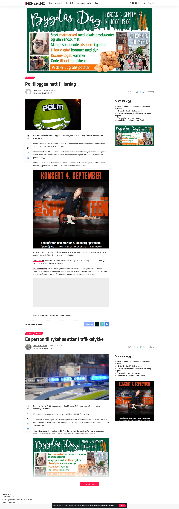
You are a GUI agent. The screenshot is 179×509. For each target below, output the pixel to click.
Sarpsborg (68, 315)
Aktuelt (29, 333)
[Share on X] (137, 91)
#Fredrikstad (38, 152)
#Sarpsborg (38, 252)
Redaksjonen (37, 90)
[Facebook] (130, 3)
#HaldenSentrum (40, 269)
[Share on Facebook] (133, 91)
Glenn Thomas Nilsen (40, 345)
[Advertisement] (71, 292)
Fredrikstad (45, 315)
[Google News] (135, 3)
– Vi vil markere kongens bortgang (129, 118)
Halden (52, 315)
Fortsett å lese (90, 484)
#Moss (36, 144)
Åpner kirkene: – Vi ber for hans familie (131, 120)
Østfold (30, 78)
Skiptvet (39, 333)
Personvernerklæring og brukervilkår (102, 505)
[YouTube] (132, 3)
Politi (62, 315)
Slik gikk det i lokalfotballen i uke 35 (129, 111)
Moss (57, 315)
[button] (122, 505)
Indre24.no (35, 3)
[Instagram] (138, 3)
